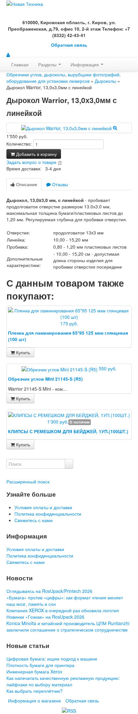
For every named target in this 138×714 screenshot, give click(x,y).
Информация (85, 64)
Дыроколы (105, 81)
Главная (20, 64)
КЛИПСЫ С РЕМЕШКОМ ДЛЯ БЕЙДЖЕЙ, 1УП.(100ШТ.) (68, 431)
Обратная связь (69, 45)
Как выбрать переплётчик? (34, 691)
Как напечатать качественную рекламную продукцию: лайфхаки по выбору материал (63, 681)
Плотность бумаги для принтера (40, 665)
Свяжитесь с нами (33, 520)
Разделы (48, 64)
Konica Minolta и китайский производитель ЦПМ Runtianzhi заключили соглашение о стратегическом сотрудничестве (67, 626)
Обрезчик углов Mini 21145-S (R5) (45, 379)
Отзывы (59, 184)
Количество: (19, 143)
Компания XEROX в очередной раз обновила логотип (62, 610)
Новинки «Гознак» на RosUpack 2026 (45, 617)
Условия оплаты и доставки (43, 507)
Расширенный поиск (27, 481)
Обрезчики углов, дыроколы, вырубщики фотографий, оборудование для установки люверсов (63, 77)
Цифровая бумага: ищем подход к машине (51, 658)
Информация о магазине (34, 700)
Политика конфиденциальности (47, 513)
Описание (26, 184)
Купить (22, 352)
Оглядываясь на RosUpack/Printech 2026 (49, 591)
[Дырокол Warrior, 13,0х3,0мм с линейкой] (69, 127)
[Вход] (8, 55)
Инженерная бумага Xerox (34, 671)
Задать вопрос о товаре (31, 162)
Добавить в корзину (36, 154)
